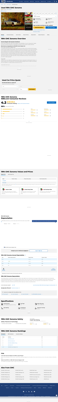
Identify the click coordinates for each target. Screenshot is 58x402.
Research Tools (43, 1)
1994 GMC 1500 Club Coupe (5, 370)
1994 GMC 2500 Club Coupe (5, 374)
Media (35, 387)
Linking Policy (42, 396)
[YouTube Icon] (34, 391)
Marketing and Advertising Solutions (26, 387)
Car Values (21, 1)
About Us (7, 387)
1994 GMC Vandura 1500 (47, 372)
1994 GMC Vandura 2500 (47, 374)
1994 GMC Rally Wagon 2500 (19, 376)
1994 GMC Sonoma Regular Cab (34, 376)
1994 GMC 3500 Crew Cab (19, 370)
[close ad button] (56, 395)
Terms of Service (38, 396)
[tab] (2, 35)
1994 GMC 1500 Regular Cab (5, 372)
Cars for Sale (26, 1)
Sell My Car (32, 1)
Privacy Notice (12, 385)
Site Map (39, 387)
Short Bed (4, 182)
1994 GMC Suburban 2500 (48, 370)
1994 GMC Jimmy (17, 374)
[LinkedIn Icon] (31, 391)
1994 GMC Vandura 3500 (47, 376)
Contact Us (6, 385)
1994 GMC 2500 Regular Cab (5, 376)
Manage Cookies (52, 385)
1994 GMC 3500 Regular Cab (19, 372)
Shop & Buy (37, 1)
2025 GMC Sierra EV (11, 338)
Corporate (17, 387)
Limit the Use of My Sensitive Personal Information (40, 385)
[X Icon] (26, 391)
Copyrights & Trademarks (24, 396)
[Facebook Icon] (23, 391)
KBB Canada (50, 387)
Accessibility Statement (47, 396)
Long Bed (4, 180)
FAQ (1, 385)
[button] (55, 13)
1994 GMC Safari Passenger (34, 372)
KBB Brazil (44, 387)
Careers (12, 387)
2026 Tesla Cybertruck (11, 340)
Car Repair (49, 1)
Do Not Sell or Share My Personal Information (23, 385)
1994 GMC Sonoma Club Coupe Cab (35, 374)
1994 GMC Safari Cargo (33, 370)
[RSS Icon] (29, 391)
